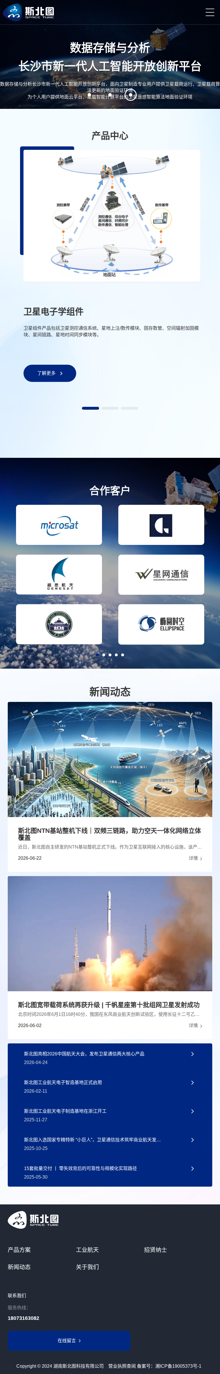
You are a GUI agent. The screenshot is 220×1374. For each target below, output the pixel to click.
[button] (90, 408)
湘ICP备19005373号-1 (178, 1366)
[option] (110, 54)
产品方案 (19, 1250)
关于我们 (87, 1267)
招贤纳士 (155, 1250)
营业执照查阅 (122, 1366)
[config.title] (110, 1220)
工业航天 (87, 1250)
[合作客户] (59, 525)
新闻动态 (19, 1267)
